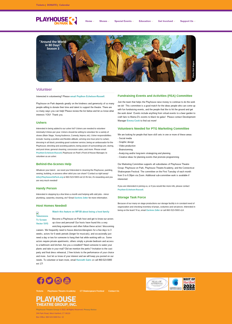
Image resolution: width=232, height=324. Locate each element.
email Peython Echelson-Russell (87, 96)
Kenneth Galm (84, 260)
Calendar (64, 5)
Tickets (40, 5)
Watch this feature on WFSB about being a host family (80, 211)
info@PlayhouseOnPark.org (49, 177)
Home (88, 21)
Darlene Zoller (81, 198)
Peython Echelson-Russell (49, 153)
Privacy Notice (90, 310)
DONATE (52, 5)
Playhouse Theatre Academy (62, 291)
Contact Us (113, 291)
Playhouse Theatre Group (47, 310)
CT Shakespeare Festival (92, 291)
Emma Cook (133, 120)
